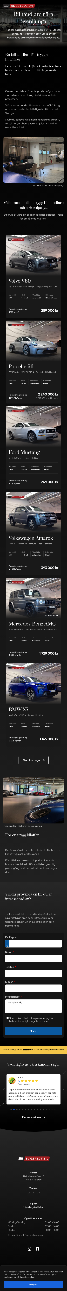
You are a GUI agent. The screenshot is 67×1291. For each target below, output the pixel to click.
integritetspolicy (27, 1277)
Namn (9, 952)
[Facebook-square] (38, 1249)
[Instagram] (29, 1249)
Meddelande (12, 996)
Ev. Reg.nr (11, 937)
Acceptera (33, 1284)
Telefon (9, 966)
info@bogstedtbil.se (33, 1207)
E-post (9, 981)
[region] (33, 1278)
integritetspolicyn (38, 1021)
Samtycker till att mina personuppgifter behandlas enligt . (31, 1020)
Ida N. (21, 1077)
